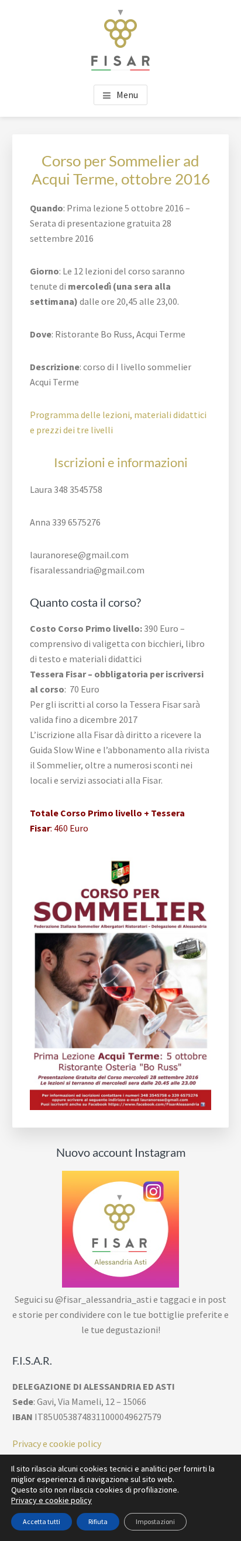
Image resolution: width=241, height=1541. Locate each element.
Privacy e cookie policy (56, 1443)
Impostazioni (155, 1521)
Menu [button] (127, 94)
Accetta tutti (41, 1521)
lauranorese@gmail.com (79, 555)
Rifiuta (98, 1521)
